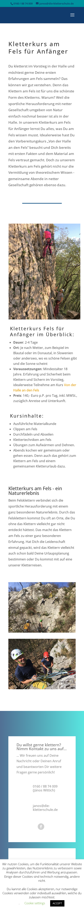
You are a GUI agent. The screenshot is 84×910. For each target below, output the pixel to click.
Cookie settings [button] (34, 903)
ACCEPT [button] (57, 903)
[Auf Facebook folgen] (41, 826)
